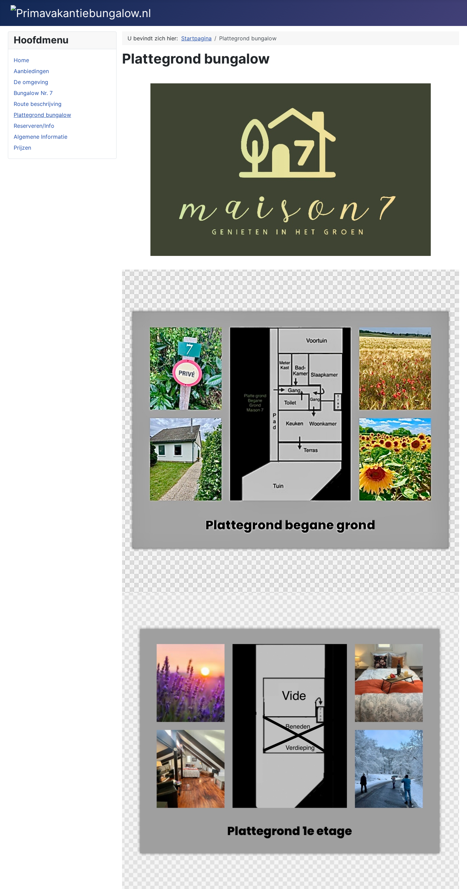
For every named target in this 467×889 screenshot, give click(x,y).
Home (21, 60)
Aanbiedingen (31, 71)
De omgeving (31, 82)
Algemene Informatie (40, 136)
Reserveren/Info (34, 125)
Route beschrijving (38, 103)
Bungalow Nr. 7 (33, 93)
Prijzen (22, 147)
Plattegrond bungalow (42, 114)
